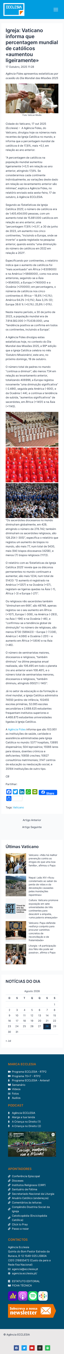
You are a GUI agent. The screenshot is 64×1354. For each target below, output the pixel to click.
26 (31, 1026)
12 (32, 1015)
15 (54, 1015)
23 (9, 1026)
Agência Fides (17, 729)
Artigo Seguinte (32, 827)
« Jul (8, 1040)
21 (47, 1020)
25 (24, 1026)
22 (54, 1020)
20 (39, 1020)
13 (39, 1015)
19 (32, 1020)
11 (24, 1015)
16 (9, 1020)
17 (17, 1020)
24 (16, 1026)
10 (17, 1015)
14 (47, 1015)
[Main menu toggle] (56, 9)
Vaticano (18, 807)
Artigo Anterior (32, 820)
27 (39, 1026)
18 (24, 1020)
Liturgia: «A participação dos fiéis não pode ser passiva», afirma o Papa (42, 949)
